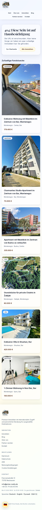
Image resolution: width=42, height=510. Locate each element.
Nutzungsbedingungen (10, 465)
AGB (3, 462)
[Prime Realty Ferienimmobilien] (20, 5)
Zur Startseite (11, 49)
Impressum (5, 456)
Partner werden (17, 16)
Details (38, 490)
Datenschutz (6, 459)
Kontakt (27, 16)
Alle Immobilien (27, 49)
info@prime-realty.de (10, 484)
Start (9, 13)
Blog (32, 13)
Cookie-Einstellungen (9, 468)
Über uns (16, 13)
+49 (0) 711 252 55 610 (10, 487)
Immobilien (25, 13)
